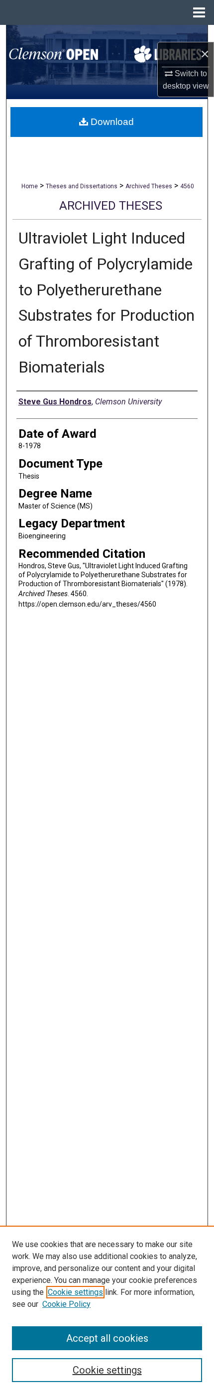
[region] (107, 1310)
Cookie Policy (66, 1304)
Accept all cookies (107, 1338)
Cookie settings (75, 1292)
